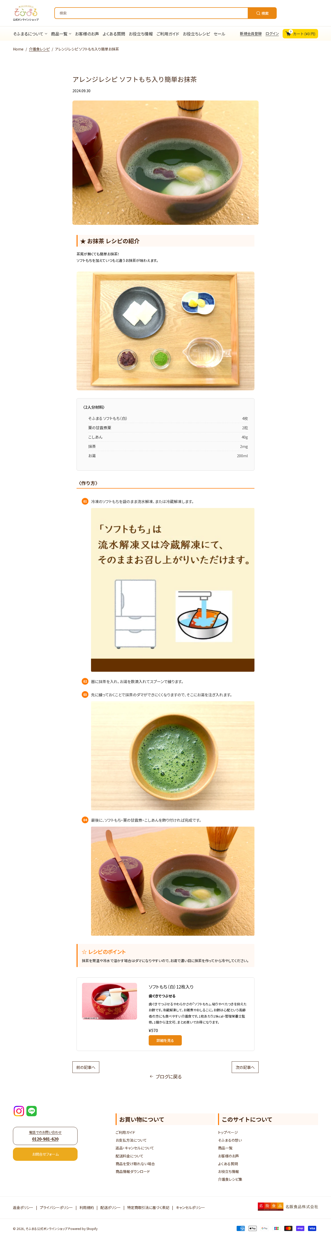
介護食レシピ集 (230, 1179)
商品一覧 (225, 1147)
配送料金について (130, 1155)
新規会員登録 (251, 33)
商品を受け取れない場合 (135, 1163)
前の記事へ (85, 1067)
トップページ (228, 1132)
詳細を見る (165, 1040)
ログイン (272, 33)
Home (18, 49)
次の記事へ (245, 1067)
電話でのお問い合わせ (45, 1136)
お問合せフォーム (45, 1154)
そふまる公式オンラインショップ (46, 1228)
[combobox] (165, 13)
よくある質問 (228, 1163)
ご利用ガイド (125, 1132)
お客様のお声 (228, 1155)
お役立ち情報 (228, 1171)
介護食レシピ (39, 49)
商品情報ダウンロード (133, 1171)
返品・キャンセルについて (135, 1147)
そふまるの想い (230, 1140)
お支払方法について (131, 1140)
